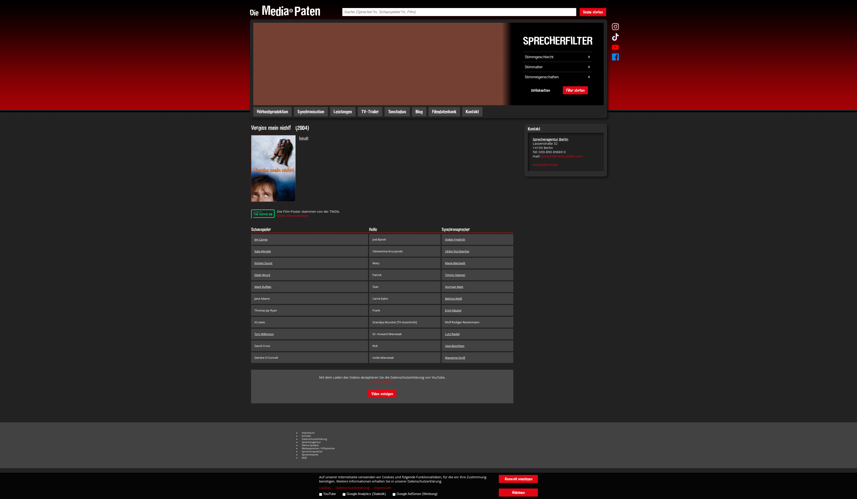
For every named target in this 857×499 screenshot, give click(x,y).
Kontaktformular (545, 165)
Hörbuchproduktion (272, 111)
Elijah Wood (262, 275)
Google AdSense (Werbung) (417, 494)
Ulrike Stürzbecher (457, 251)
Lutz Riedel (452, 334)
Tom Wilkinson (264, 334)
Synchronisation (310, 111)
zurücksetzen (540, 90)
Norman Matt (454, 287)
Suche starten (593, 12)
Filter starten (575, 90)
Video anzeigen (382, 393)
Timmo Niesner (455, 275)
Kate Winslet (262, 251)
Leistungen (343, 111)
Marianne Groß (455, 358)
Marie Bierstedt (455, 263)
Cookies (325, 488)
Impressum (308, 432)
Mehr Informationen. (293, 216)
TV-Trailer (370, 111)
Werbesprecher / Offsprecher (318, 448)
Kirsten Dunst (263, 263)
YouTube (329, 494)
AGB (304, 457)
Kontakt (472, 111)
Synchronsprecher (312, 451)
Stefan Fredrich (455, 239)
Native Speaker (310, 445)
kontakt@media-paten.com (562, 156)
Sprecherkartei (310, 454)
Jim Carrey (261, 239)
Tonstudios (397, 111)
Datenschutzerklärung (314, 439)
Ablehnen (518, 492)
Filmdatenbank (444, 111)
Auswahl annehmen (518, 479)
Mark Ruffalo (262, 287)
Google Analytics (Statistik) (366, 494)
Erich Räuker (453, 310)
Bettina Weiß (453, 299)
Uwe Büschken (454, 346)
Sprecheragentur (311, 442)
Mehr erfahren (382, 381)
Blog (419, 111)
